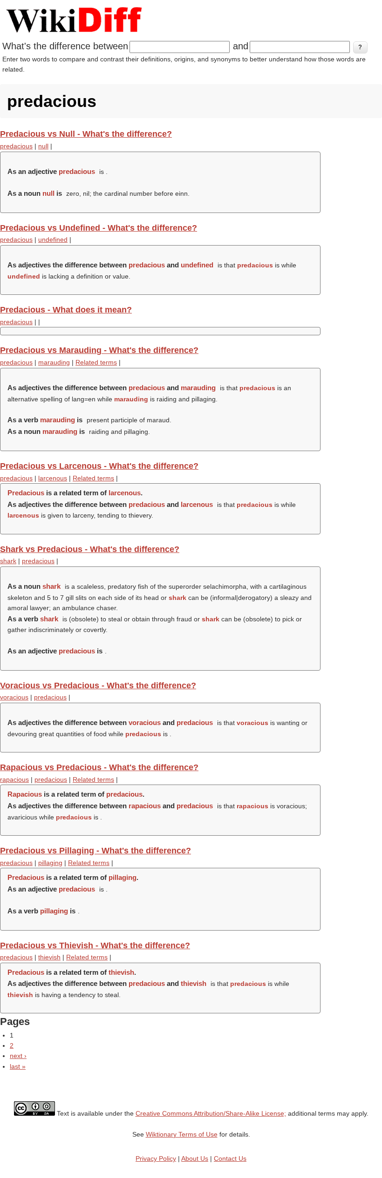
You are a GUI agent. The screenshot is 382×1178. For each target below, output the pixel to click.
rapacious (14, 779)
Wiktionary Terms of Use (182, 1134)
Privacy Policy (156, 1158)
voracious (14, 697)
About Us (194, 1158)
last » (18, 1066)
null (43, 146)
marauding (54, 362)
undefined (53, 239)
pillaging (50, 862)
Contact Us (230, 1158)
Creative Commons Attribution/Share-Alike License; (211, 1113)
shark (8, 561)
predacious (16, 146)
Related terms (96, 362)
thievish (49, 957)
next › (18, 1055)
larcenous (52, 478)
